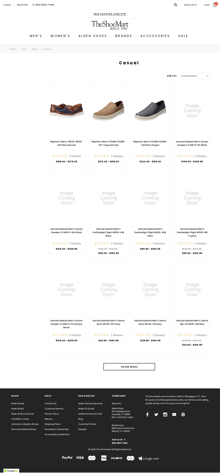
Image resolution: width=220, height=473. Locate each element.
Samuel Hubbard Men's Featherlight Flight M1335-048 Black (108, 232)
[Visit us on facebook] (147, 414)
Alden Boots (17, 408)
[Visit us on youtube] (174, 414)
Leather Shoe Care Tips (90, 413)
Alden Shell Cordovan (22, 413)
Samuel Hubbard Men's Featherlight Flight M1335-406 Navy (150, 232)
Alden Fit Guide (86, 408)
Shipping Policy (53, 424)
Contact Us (51, 403)
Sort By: (172, 75)
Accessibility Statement (57, 434)
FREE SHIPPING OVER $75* (110, 14)
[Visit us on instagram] (165, 414)
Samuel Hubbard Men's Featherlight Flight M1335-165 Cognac (192, 232)
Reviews (82, 429)
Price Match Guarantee (57, 429)
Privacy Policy (52, 413)
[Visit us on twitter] (156, 414)
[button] (210, 5)
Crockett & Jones (20, 418)
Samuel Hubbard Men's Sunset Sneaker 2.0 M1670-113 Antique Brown (66, 324)
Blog (80, 418)
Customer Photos (87, 424)
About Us (116, 403)
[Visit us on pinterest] (183, 414)
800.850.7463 (44, 4)
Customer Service (54, 408)
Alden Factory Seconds (90, 403)
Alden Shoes (17, 403)
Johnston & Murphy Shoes (24, 424)
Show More (129, 366)
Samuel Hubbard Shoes (23, 429)
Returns (49, 418)
